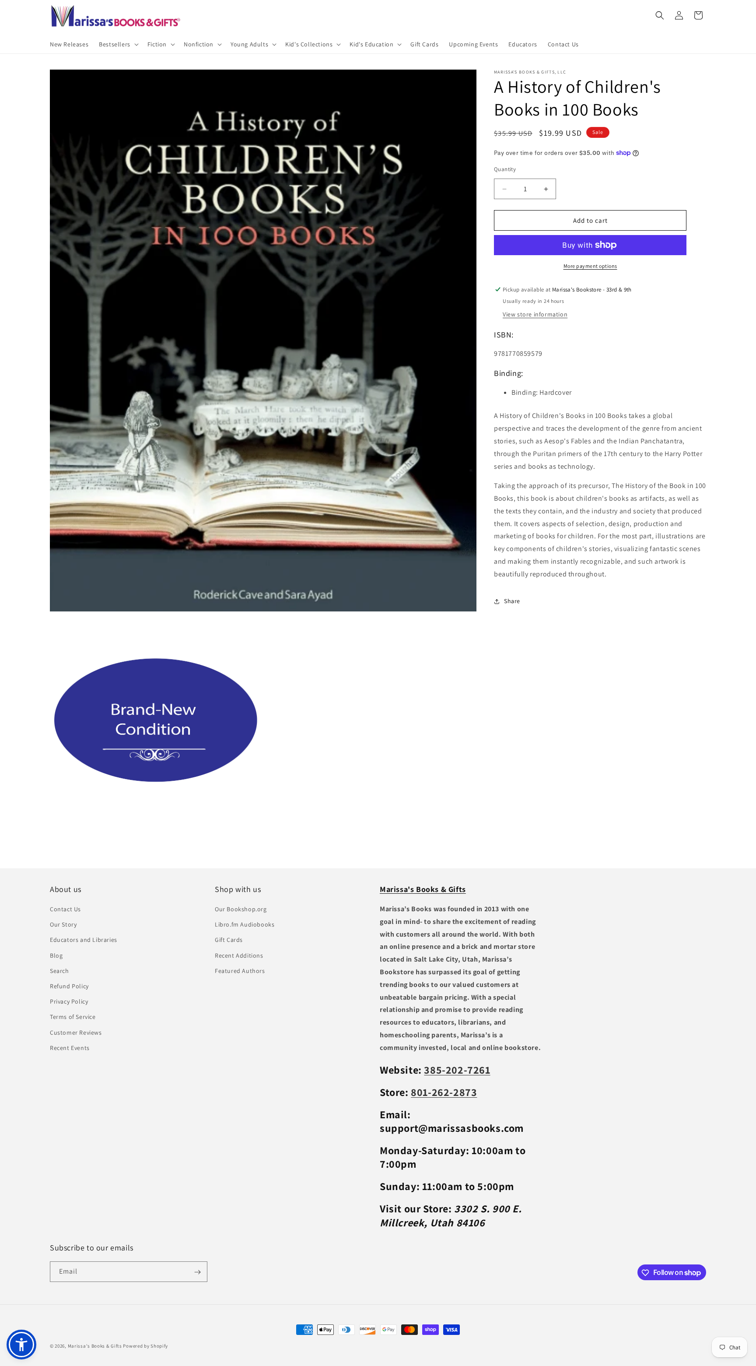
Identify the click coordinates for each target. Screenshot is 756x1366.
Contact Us (65, 909)
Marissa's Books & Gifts (95, 1346)
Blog (56, 955)
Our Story (63, 925)
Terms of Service (73, 1017)
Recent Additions (239, 955)
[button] (118, 44)
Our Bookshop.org (241, 909)
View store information (535, 314)
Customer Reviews (76, 1032)
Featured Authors (240, 971)
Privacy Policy (69, 1002)
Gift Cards (229, 940)
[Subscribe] (197, 1272)
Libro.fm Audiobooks (244, 925)
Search (59, 971)
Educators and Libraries (83, 940)
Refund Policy (69, 986)
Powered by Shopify (145, 1346)
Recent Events (70, 1048)
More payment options (590, 266)
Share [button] (512, 601)
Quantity (505, 169)
